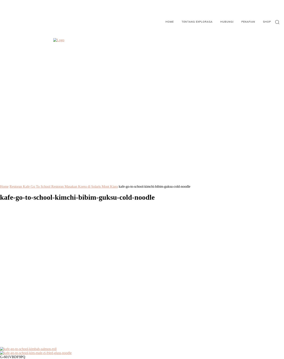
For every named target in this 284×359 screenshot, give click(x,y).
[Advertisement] (142, 278)
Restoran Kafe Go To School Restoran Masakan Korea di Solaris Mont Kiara (64, 186)
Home (4, 186)
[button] (277, 22)
